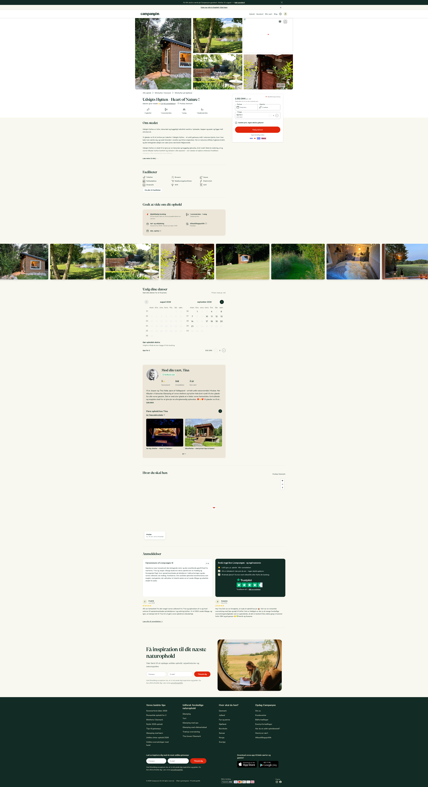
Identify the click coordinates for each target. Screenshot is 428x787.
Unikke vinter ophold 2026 (157, 737)
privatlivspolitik (177, 683)
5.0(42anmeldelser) (168, 103)
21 (171, 326)
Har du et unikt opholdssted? (267, 728)
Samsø (222, 733)
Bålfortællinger (261, 720)
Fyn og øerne (224, 720)
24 (151, 331)
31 (152, 336)
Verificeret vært (170, 374)
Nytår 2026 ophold (154, 724)
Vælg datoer (257, 130)
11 (156, 321)
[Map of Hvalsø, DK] (268, 35)
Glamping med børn (154, 733)
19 (161, 326)
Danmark (223, 711)
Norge (221, 737)
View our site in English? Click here (214, 7)
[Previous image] (4, 261)
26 (161, 331)
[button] (246, 107)
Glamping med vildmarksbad (195, 727)
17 (152, 326)
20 (166, 326)
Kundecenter (260, 715)
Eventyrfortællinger (263, 724)
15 (176, 321)
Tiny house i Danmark (192, 736)
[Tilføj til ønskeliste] (280, 21)
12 (161, 321)
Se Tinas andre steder (154, 415)
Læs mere (150, 402)
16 (181, 321)
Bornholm (223, 728)
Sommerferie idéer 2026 (156, 711)
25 (156, 331)
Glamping (187, 714)
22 (176, 326)
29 (176, 331)
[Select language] (280, 14)
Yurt (184, 718)
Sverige (222, 742)
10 (152, 321)
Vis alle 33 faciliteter (153, 190)
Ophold (252, 14)
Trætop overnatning (191, 732)
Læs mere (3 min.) (149, 158)
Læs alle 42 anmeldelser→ (153, 621)
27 (166, 331)
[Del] (285, 21)
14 (171, 321)
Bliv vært (268, 14)
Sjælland (222, 724)
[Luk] (282, 2)
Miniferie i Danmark (154, 720)
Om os (258, 711)
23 (181, 326)
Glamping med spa (190, 723)
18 (156, 326)
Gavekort (259, 14)
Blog (275, 14)
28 (171, 331)
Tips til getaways (153, 728)
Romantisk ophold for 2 (156, 715)
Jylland (222, 715)
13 (166, 321)
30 (181, 331)
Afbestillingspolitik (263, 737)
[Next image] (424, 261)
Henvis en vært (261, 733)
